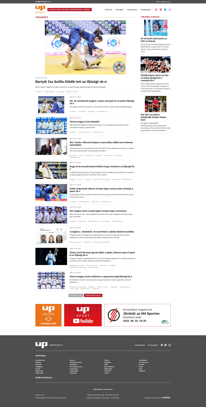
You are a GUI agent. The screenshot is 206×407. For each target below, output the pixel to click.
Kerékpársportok (76, 362)
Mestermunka (109, 155)
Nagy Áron (73, 179)
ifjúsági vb (92, 111)
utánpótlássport (50, 91)
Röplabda (107, 362)
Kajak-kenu (39, 373)
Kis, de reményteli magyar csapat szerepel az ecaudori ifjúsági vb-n (102, 102)
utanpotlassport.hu (85, 132)
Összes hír (108, 10)
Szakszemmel (132, 10)
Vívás (140, 369)
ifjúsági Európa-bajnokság (102, 179)
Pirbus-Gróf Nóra (93, 265)
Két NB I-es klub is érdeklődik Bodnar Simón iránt (153, 117)
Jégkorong (39, 371)
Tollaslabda (143, 360)
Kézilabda (73, 364)
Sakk (106, 364)
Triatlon (141, 364)
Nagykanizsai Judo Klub (77, 265)
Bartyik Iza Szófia (72, 91)
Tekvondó (107, 371)
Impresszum (108, 389)
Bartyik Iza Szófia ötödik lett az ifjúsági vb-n (71, 81)
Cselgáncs (41, 17)
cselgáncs (39, 91)
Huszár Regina (105, 221)
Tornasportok (143, 362)
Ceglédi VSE (89, 155)
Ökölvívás (73, 373)
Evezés (37, 369)
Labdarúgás (74, 371)
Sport (43, 2)
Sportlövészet (109, 367)
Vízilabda (142, 371)
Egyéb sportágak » (44, 378)
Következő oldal (92, 295)
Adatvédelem (98, 389)
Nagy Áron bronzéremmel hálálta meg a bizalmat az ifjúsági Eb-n (102, 167)
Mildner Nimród (85, 288)
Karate (72, 360)
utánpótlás (61, 91)
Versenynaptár (146, 10)
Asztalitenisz (40, 360)
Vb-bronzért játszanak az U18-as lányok (154, 39)
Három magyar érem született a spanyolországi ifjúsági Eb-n (101, 276)
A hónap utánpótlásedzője (102, 242)
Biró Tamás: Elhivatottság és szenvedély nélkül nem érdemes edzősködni (101, 143)
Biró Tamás (73, 155)
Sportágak (40, 356)
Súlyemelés (108, 369)
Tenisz (106, 373)
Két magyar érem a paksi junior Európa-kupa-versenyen (98, 210)
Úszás (141, 367)
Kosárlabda (74, 369)
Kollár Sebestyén (84, 201)
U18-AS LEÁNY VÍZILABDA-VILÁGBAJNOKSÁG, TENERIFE (70, 9)
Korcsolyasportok (76, 367)
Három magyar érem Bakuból (84, 121)
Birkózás (38, 364)
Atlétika (38, 362)
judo (81, 155)
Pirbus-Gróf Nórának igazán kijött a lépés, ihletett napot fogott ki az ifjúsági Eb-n (102, 254)
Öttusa (106, 360)
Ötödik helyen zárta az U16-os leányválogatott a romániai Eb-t (155, 78)
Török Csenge (74, 288)
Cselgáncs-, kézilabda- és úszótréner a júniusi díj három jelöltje (102, 231)
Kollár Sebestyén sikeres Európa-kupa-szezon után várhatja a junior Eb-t (101, 190)
